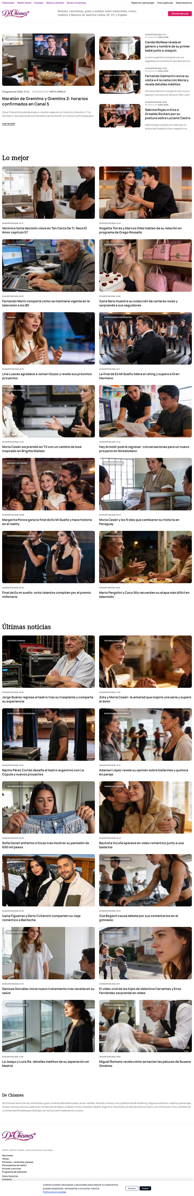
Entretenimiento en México (19, 38)
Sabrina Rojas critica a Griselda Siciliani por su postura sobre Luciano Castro (167, 114)
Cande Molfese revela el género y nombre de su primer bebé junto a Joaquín (167, 46)
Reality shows (24, 3)
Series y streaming (76, 3)
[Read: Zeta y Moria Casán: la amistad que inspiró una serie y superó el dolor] (145, 661)
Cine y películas (165, 3)
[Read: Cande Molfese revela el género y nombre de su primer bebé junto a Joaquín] (119, 48)
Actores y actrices (11, 1168)
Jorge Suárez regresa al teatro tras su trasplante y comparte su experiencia (47, 699)
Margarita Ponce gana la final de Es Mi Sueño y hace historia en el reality (47, 522)
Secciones (7, 1155)
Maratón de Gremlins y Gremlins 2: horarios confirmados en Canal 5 (45, 101)
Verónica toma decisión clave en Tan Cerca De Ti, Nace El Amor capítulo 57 (44, 230)
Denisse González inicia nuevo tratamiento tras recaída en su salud (48, 991)
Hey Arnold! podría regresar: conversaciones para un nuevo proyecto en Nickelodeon (144, 449)
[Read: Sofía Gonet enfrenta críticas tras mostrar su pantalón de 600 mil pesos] (48, 807)
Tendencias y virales (113, 786)
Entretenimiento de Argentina (118, 171)
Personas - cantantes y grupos (17, 1162)
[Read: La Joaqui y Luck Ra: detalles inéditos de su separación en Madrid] (48, 1026)
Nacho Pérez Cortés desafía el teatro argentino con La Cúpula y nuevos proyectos (43, 772)
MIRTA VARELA (58, 91)
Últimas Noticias (179, 13)
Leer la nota (8, 123)
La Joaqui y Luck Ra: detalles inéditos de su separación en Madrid (45, 1063)
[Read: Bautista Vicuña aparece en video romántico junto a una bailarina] (145, 807)
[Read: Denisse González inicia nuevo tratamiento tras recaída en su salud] (48, 953)
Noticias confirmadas (114, 1005)
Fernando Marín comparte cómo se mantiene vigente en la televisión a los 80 (46, 303)
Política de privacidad (54, 1192)
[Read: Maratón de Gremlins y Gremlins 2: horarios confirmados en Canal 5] (48, 59)
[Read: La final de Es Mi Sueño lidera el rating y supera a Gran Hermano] (145, 338)
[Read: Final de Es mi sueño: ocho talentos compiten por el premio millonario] (48, 557)
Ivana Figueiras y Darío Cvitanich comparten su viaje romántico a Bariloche (41, 918)
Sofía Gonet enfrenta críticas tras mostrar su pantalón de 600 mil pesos (45, 845)
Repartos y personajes (142, 3)
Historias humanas (16, 244)
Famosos (38, 3)
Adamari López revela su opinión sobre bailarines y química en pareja (143, 772)
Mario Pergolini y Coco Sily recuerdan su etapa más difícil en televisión (144, 595)
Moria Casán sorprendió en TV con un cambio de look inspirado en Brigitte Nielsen (42, 449)
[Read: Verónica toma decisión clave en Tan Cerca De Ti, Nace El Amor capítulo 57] (48, 192)
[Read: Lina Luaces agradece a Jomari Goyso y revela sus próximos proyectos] (48, 338)
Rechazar (132, 1188)
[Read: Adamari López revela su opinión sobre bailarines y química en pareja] (145, 734)
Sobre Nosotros (184, 3)
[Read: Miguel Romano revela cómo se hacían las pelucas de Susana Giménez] (145, 1026)
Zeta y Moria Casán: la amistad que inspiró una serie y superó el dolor (145, 699)
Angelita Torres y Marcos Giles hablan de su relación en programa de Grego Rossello (140, 230)
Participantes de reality (14, 1165)
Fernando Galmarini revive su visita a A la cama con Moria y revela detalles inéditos (167, 80)
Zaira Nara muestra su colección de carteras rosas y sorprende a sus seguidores (138, 303)
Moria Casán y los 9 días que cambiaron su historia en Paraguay (139, 522)
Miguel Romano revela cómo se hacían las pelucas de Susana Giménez (145, 1063)
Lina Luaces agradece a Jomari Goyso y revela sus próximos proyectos (47, 376)
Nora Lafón (163, 37)
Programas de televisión (14, 1172)
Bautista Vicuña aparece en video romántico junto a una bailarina (141, 845)
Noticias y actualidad (114, 75)
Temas (5, 1159)
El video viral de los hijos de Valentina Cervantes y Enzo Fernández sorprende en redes (140, 991)
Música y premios (55, 3)
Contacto (7, 1179)
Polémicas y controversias (117, 859)
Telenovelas (8, 3)
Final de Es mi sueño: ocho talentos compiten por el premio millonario (46, 595)
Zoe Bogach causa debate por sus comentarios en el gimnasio (138, 918)
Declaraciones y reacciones (117, 41)
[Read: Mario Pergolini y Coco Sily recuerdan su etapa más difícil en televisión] (145, 557)
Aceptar (145, 1188)
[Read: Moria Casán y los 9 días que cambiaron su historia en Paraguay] (145, 484)
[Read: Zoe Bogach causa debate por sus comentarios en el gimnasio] (145, 880)
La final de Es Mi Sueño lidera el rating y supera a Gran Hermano (139, 376)
